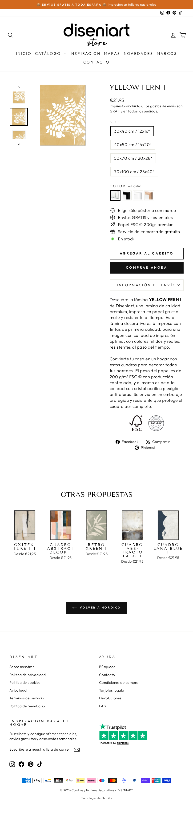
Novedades (138, 53)
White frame (138, 195)
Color (125, 186)
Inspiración (85, 53)
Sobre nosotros (21, 667)
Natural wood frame (149, 195)
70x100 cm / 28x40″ (134, 171)
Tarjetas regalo (111, 690)
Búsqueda (107, 667)
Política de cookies (24, 682)
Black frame (126, 195)
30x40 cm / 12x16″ (132, 131)
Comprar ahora (146, 267)
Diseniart (125, 305)
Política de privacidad (27, 675)
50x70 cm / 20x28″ (133, 158)
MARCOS (167, 53)
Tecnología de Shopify (96, 798)
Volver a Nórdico (100, 607)
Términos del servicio (26, 698)
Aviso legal (18, 690)
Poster (115, 195)
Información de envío (146, 285)
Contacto (96, 62)
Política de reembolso (27, 706)
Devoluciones (110, 698)
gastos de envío (163, 106)
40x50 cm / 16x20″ (132, 144)
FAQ (102, 706)
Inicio (24, 53)
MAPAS (112, 53)
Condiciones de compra (118, 682)
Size (115, 122)
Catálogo (49, 53)
